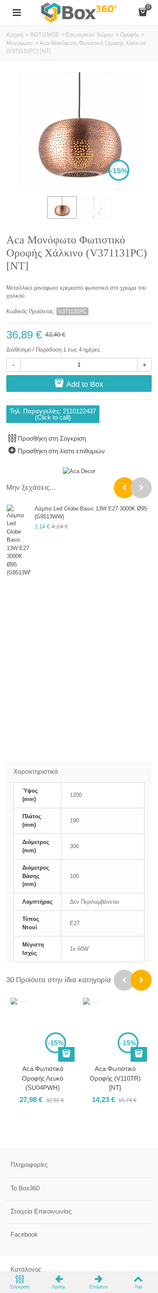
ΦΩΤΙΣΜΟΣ (44, 35)
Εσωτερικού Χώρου (89, 35)
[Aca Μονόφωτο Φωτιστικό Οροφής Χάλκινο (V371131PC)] (62, 207)
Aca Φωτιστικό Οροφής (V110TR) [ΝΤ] (115, 1078)
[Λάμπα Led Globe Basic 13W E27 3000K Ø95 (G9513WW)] (18, 541)
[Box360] (79, 12)
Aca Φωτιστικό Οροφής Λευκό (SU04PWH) (42, 1078)
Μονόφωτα (19, 43)
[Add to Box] (66, 1054)
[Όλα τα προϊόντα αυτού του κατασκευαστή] (79, 471)
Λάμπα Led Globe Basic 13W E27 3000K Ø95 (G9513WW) (91, 512)
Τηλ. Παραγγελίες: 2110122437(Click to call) (53, 414)
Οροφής (129, 35)
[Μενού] (17, 12)
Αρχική (14, 35)
